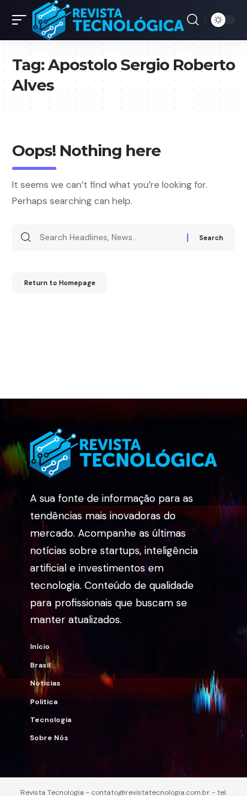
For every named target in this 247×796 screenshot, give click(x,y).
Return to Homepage (59, 283)
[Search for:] (109, 238)
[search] (192, 19)
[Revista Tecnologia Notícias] (108, 20)
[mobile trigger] (22, 20)
